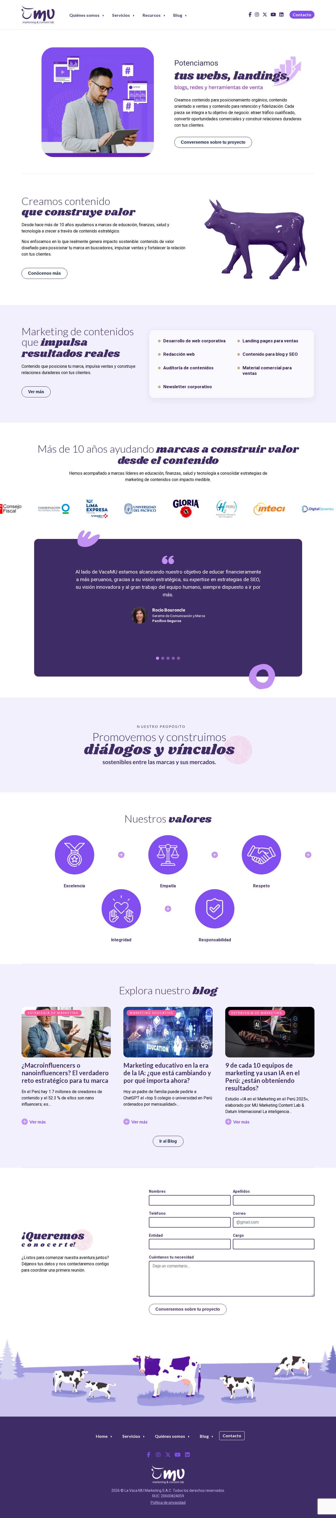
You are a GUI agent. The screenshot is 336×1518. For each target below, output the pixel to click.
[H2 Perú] (202, 509)
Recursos (152, 15)
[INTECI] (246, 509)
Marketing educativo (151, 1013)
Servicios (121, 15)
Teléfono (157, 1213)
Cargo (238, 1235)
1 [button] (157, 658)
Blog (177, 15)
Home (102, 1436)
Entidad (156, 1235)
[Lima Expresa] (73, 509)
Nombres (157, 1191)
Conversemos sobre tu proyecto (213, 142)
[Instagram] (257, 16)
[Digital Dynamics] (294, 509)
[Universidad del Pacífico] (117, 509)
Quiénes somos (84, 15)
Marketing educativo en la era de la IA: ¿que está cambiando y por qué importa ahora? (167, 1072)
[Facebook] (250, 16)
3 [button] (168, 658)
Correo (239, 1213)
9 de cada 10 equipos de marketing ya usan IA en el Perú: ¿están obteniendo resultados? (262, 1076)
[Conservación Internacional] (30, 509)
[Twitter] (168, 1455)
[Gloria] (162, 509)
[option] (168, 102)
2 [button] (162, 658)
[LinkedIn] (281, 16)
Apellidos (241, 1191)
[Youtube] (273, 16)
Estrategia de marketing (53, 1013)
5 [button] (178, 658)
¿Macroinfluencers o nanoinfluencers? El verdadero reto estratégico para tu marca (65, 1072)
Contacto (302, 14)
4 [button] (173, 658)
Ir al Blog (168, 1141)
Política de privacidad (168, 1502)
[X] (265, 16)
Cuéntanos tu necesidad (171, 1257)
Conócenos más (44, 273)
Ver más (36, 392)
